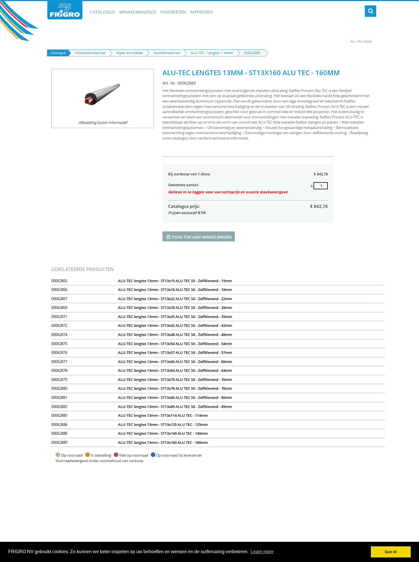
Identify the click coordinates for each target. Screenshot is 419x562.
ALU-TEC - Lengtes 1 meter (212, 52)
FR (359, 41)
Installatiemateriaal (90, 52)
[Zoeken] (370, 11)
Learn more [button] (262, 551)
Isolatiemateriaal (166, 52)
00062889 (252, 52)
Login (367, 41)
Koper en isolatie (129, 52)
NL (352, 41)
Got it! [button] (391, 551)
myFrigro (201, 12)
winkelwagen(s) (137, 12)
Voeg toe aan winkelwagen (201, 237)
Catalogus (102, 12)
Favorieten (173, 12)
